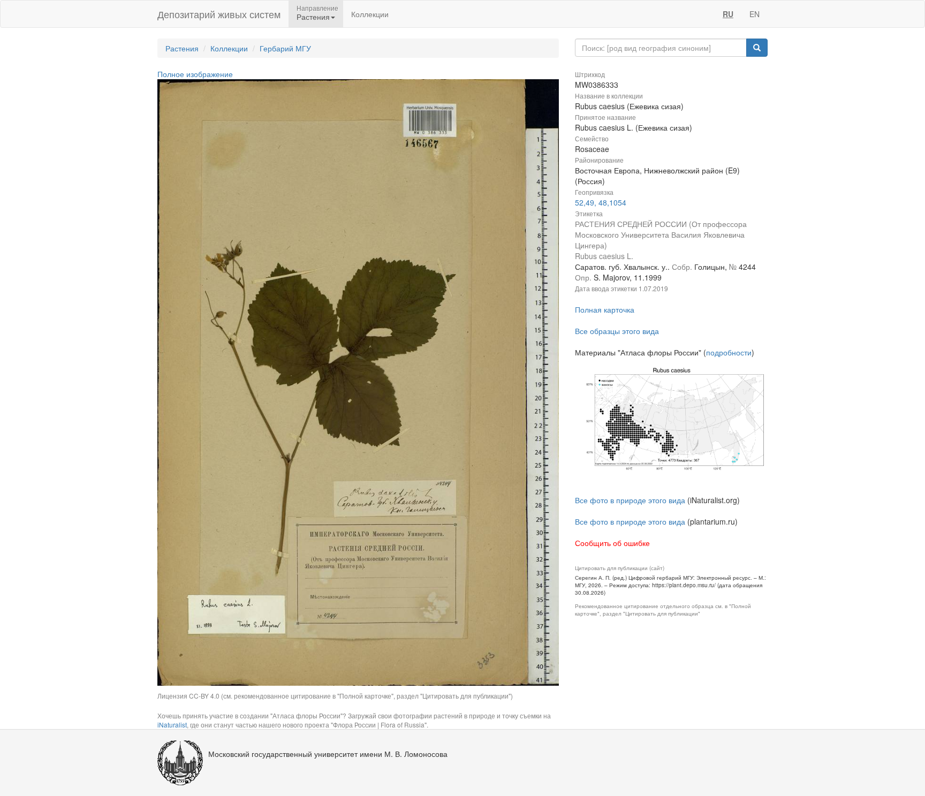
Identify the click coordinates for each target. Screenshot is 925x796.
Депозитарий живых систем (218, 14)
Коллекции (370, 14)
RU (728, 14)
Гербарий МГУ (285, 48)
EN (754, 14)
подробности (729, 352)
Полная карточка (604, 309)
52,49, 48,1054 (600, 202)
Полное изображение (195, 74)
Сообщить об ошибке (612, 542)
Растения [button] (313, 16)
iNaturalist (172, 724)
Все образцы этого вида (617, 330)
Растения (182, 48)
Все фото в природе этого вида (630, 500)
